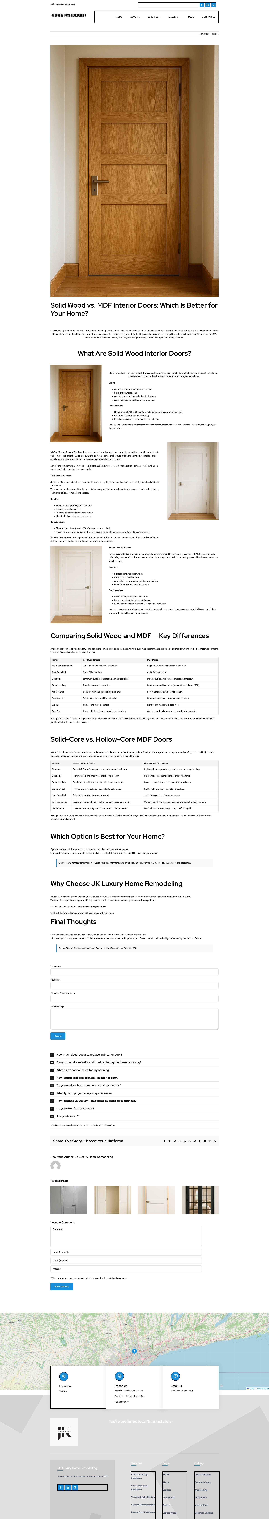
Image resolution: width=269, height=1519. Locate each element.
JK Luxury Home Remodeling (64, 1125)
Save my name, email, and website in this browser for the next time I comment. (90, 1278)
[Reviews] (213, 5)
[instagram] (207, 5)
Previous (205, 34)
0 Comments (110, 1125)
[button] (134, 1351)
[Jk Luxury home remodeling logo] (68, 12)
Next (214, 34)
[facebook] (202, 5)
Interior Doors (98, 1125)
